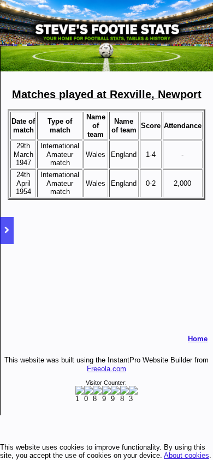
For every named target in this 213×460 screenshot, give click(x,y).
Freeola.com (106, 369)
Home (198, 339)
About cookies (186, 455)
